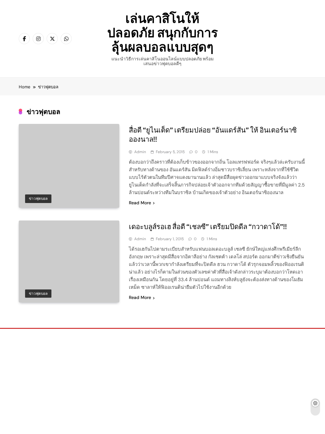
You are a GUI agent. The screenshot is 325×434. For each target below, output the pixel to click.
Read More (140, 203)
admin (140, 152)
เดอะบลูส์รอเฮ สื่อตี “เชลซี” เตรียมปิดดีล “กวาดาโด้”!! (208, 226)
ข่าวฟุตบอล (38, 198)
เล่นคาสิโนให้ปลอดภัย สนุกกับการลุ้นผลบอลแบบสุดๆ (162, 32)
